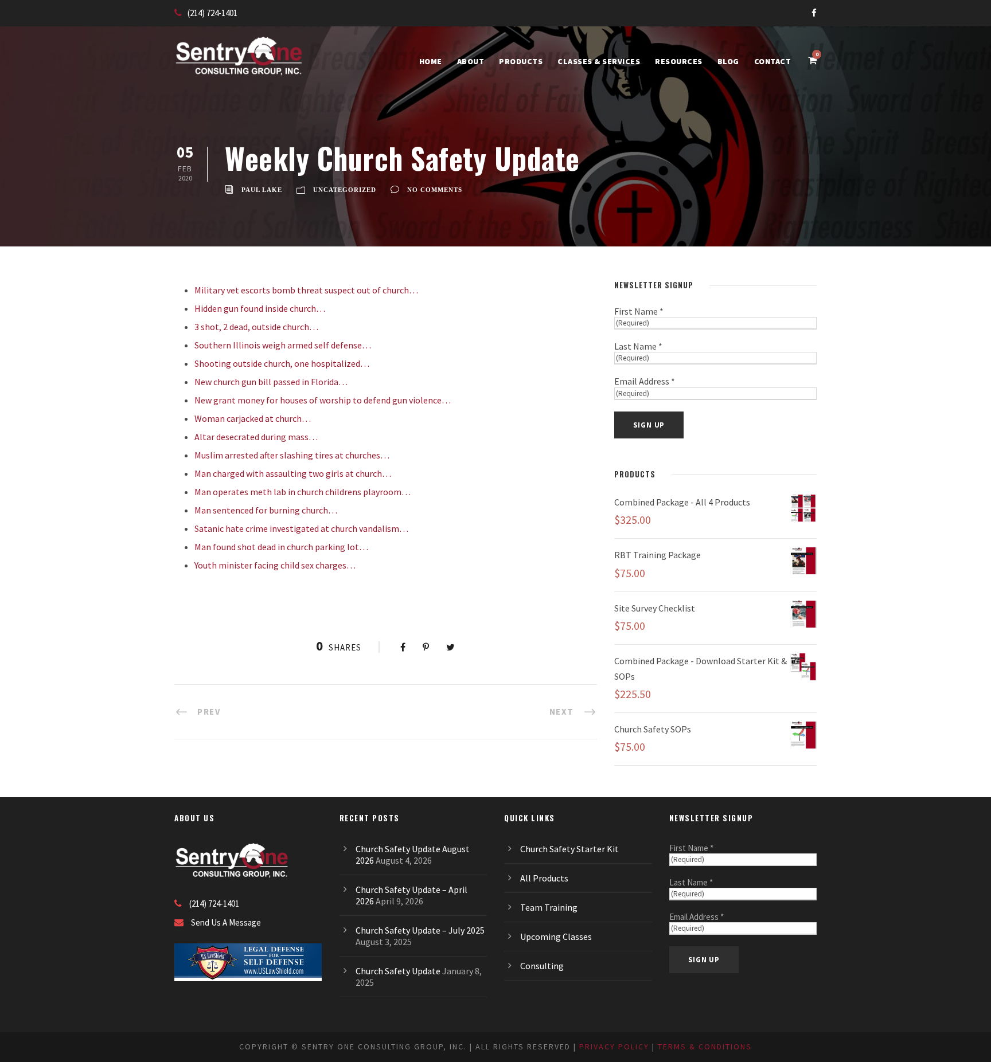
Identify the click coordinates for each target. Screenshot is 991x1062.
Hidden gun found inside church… (259, 308)
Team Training (549, 907)
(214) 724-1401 (212, 12)
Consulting (542, 965)
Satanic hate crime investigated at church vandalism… (301, 528)
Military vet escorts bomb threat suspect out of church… (306, 290)
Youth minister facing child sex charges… (275, 565)
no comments (434, 189)
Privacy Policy (614, 1046)
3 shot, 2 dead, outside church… (256, 326)
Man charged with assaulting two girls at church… (292, 473)
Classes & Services (598, 61)
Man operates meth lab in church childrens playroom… (302, 491)
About (471, 61)
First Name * (639, 311)
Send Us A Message (226, 922)
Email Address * (644, 381)
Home (430, 61)
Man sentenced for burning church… (265, 510)
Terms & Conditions (705, 1046)
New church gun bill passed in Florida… (271, 381)
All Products (544, 878)
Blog (728, 61)
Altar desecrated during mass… (256, 436)
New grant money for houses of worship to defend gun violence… (322, 400)
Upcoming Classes (556, 936)
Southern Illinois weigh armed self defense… (282, 345)
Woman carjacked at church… (252, 418)
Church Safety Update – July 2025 (420, 930)
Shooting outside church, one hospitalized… (281, 363)
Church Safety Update (398, 971)
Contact (772, 61)
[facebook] (814, 12)
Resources (679, 61)
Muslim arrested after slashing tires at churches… (292, 455)
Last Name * (638, 346)
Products (521, 61)
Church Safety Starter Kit (569, 849)
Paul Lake (261, 189)
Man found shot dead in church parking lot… (281, 546)
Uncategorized (344, 189)
